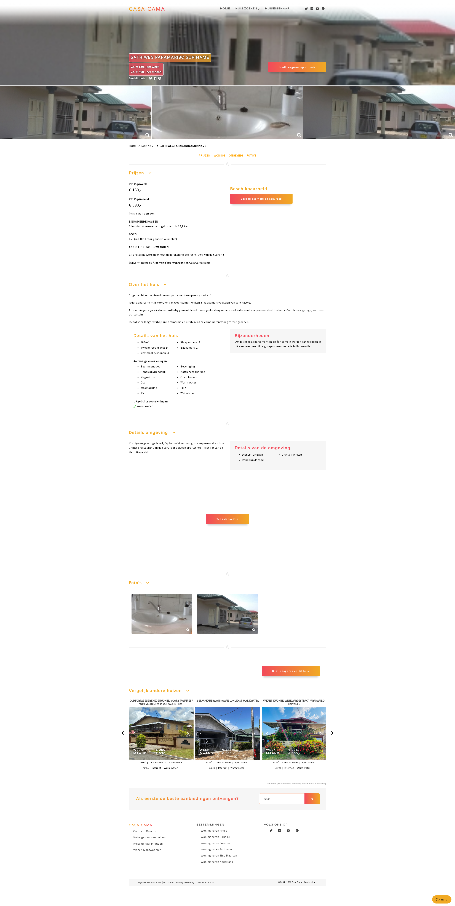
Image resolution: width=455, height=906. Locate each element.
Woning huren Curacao (215, 843)
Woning (219, 155)
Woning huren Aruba (214, 830)
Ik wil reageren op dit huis (297, 67)
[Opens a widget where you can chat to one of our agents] (441, 899)
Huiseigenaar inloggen (148, 843)
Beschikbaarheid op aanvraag (261, 198)
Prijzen (204, 155)
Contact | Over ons (145, 831)
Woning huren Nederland (217, 861)
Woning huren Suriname (216, 849)
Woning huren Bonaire (215, 837)
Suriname (148, 146)
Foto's (251, 155)
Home (225, 8)
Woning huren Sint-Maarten (219, 855)
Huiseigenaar (277, 8)
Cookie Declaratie (205, 882)
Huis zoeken (246, 8)
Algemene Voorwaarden (168, 262)
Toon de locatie (227, 519)
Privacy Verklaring (185, 882)
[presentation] (122, 733)
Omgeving (236, 155)
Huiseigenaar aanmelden (149, 837)
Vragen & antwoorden (147, 850)
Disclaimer (168, 882)
